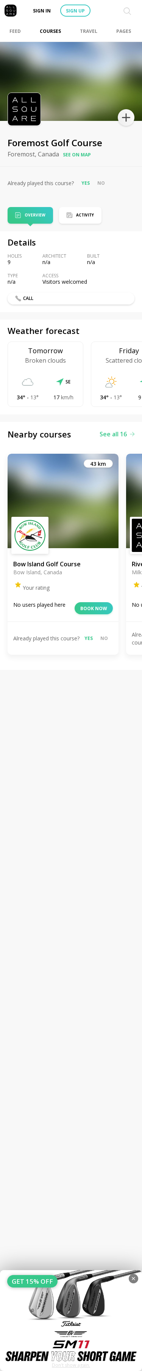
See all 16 (113, 434)
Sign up (75, 11)
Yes (85, 183)
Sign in (42, 11)
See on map (77, 154)
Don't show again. (71, 1365)
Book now (93, 608)
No (101, 183)
